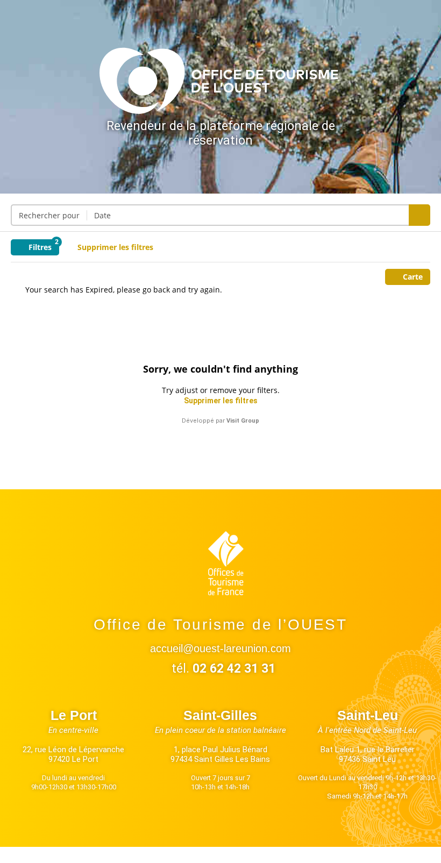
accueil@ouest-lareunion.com (220, 648)
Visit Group (242, 420)
